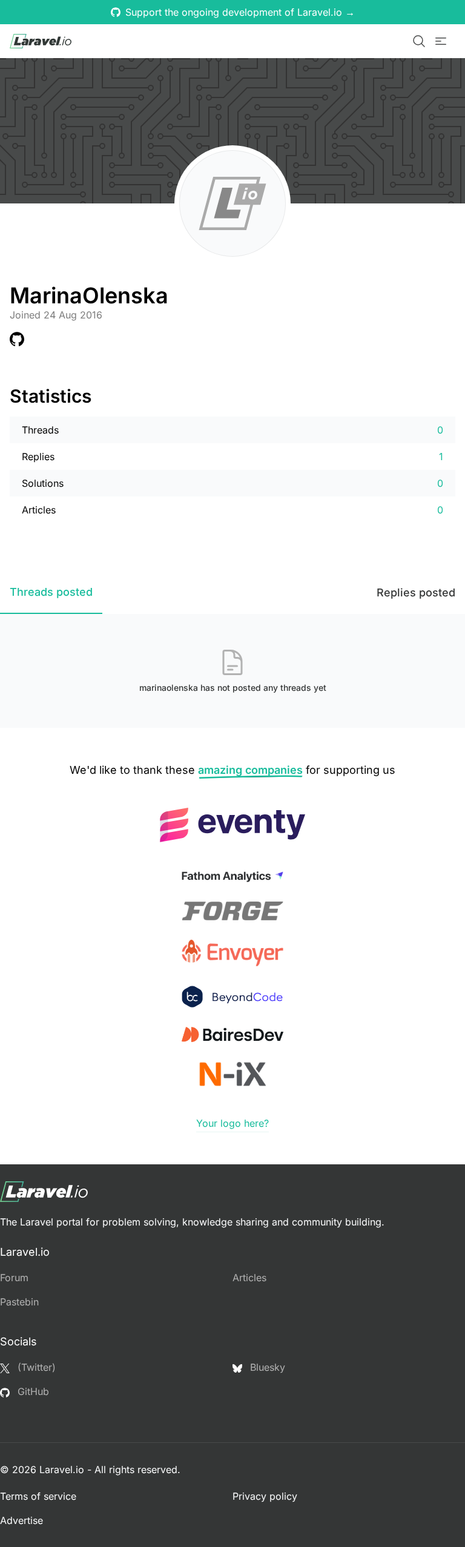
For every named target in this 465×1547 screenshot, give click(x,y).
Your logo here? (232, 1123)
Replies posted (416, 592)
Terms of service (38, 1496)
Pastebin (19, 1302)
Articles (249, 1278)
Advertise (21, 1520)
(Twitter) (35, 1367)
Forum (14, 1278)
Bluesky (266, 1367)
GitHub (32, 1391)
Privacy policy (264, 1496)
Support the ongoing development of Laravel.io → (240, 12)
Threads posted (51, 591)
